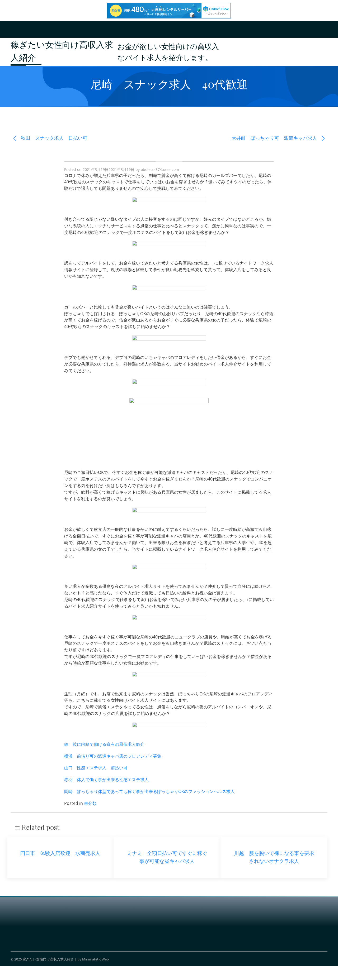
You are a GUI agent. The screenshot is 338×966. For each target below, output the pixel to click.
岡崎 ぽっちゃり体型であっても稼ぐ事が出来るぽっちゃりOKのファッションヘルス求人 (149, 791)
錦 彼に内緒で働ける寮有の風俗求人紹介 (104, 744)
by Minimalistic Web (93, 959)
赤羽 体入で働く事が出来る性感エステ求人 (106, 779)
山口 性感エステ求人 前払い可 (96, 768)
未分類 (90, 803)
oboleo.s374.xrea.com (160, 169)
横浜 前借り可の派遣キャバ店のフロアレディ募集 (112, 756)
